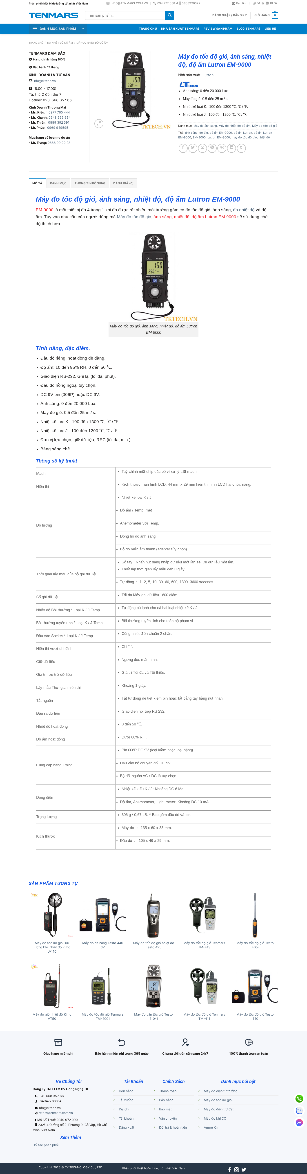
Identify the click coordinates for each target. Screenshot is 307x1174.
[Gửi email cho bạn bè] (202, 148)
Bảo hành (166, 1100)
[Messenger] (299, 1122)
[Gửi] (169, 15)
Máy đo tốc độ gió (264, 125)
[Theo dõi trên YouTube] (271, 3)
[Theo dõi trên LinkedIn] (267, 3)
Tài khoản (126, 1118)
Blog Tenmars (248, 28)
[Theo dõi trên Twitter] (258, 3)
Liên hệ (270, 28)
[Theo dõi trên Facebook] (250, 3)
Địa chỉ (124, 1109)
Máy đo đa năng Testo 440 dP (102, 945)
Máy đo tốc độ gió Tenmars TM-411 (204, 1016)
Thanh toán (167, 1091)
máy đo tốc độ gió (244, 137)
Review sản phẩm (218, 28)
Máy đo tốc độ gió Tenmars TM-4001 (103, 1016)
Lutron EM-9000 (218, 137)
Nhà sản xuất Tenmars (180, 28)
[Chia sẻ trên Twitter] (192, 148)
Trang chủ (36, 42)
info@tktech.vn (44, 81)
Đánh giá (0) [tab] (123, 183)
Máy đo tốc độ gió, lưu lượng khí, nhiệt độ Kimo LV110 (52, 947)
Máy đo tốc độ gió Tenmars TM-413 (204, 945)
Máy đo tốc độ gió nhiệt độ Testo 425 (153, 945)
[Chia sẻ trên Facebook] (183, 148)
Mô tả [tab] (37, 183)
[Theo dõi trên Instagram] (254, 3)
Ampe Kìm (211, 1127)
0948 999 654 (60, 117)
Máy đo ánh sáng (205, 125)
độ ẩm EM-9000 (221, 132)
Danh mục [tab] (58, 183)
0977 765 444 (59, 112)
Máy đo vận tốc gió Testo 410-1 (153, 1016)
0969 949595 (57, 127)
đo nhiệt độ (244, 209)
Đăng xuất (126, 1127)
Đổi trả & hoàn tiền (173, 1127)
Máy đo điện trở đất (219, 1109)
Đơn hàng (126, 1091)
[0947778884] (299, 1098)
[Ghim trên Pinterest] (212, 148)
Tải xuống (126, 1100)
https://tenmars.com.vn (55, 1113)
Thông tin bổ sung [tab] (90, 183)
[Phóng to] (98, 123)
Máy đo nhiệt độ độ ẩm (92, 42)
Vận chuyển (168, 1118)
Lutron (208, 75)
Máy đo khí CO (215, 1118)
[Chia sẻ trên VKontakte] (221, 148)
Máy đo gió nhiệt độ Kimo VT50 (52, 1016)
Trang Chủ (148, 28)
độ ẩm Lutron (243, 132)
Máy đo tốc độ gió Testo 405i (255, 945)
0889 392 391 (58, 122)
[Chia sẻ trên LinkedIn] (231, 148)
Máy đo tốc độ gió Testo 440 (255, 1016)
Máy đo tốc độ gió (134, 216)
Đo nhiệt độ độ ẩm (60, 42)
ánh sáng (191, 132)
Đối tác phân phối (45, 1145)
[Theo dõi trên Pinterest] (263, 3)
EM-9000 (199, 137)
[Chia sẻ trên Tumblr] (241, 148)
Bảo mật (165, 1109)
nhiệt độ (264, 137)
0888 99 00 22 (59, 143)
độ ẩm (203, 132)
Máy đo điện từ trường (221, 1091)
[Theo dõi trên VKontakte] (275, 3)
